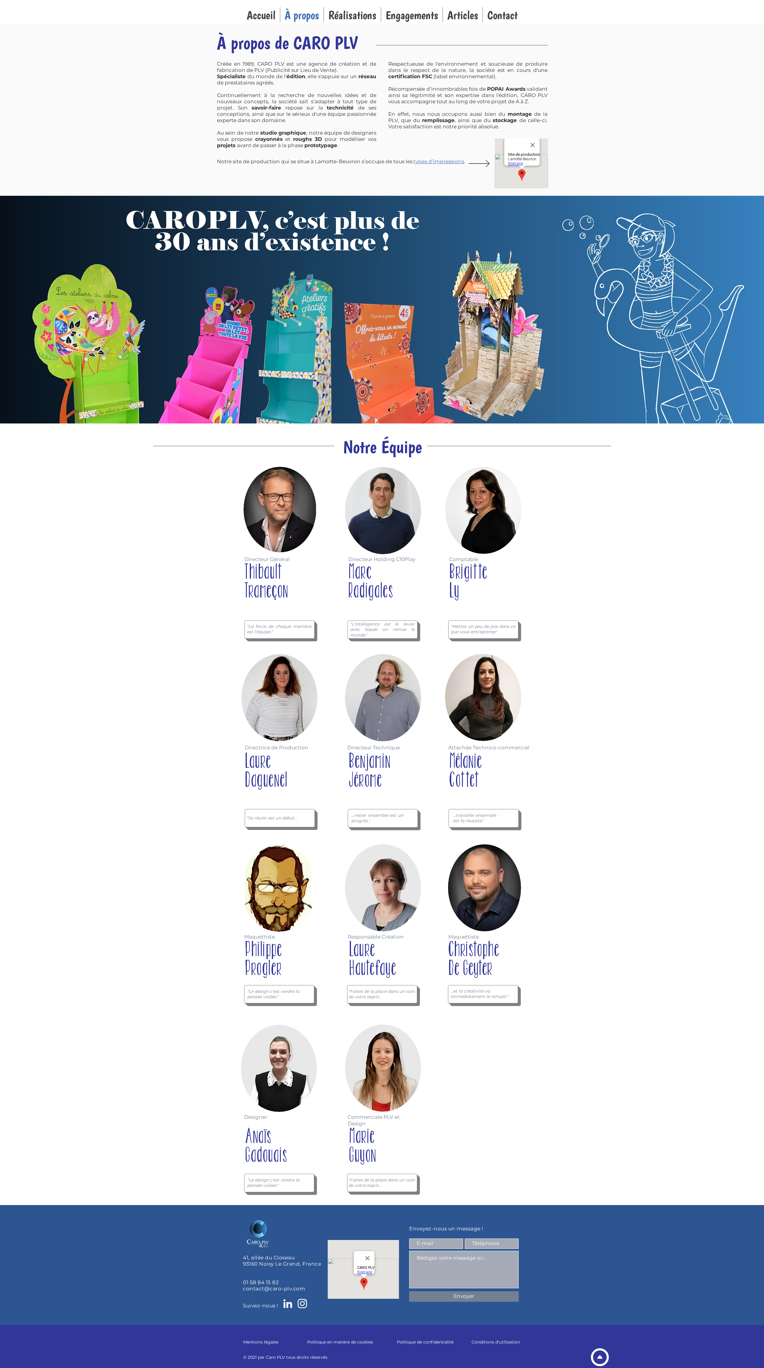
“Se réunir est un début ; (272, 818)
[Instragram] (302, 1303)
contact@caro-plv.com (274, 1289)
